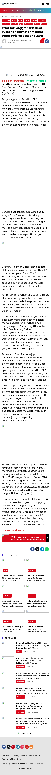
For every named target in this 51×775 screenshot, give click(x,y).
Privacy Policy (19, 755)
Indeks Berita (34, 755)
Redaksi (5, 755)
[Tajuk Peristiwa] (9, 3)
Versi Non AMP (25, 768)
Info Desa (42, 20)
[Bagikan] (47, 41)
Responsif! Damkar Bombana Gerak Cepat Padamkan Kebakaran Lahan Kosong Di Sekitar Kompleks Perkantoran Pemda (13, 603)
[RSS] (31, 747)
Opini (21, 24)
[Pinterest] (13, 747)
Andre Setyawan (13, 40)
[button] (43, 3)
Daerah (27, 20)
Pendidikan (29, 24)
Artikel (14, 20)
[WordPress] (18, 747)
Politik (37, 24)
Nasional (6, 24)
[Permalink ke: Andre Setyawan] (5, 41)
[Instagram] (22, 747)
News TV (14, 24)
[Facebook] (32, 549)
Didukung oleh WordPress (13, 763)
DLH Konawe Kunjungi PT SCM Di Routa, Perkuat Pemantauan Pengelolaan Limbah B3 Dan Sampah (13, 629)
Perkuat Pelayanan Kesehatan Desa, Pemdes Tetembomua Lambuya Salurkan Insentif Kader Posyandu (37, 629)
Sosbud (44, 24)
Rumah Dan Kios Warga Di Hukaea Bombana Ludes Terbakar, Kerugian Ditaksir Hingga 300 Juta (13, 578)
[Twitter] (37, 549)
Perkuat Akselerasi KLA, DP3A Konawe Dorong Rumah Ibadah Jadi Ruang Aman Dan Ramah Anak (36, 603)
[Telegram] (42, 549)
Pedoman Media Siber (12, 759)
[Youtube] (27, 747)
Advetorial (6, 20)
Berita (20, 20)
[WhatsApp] (47, 549)
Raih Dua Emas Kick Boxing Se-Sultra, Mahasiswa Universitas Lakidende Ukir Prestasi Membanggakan (36, 578)
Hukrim (34, 20)
